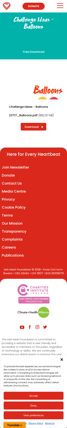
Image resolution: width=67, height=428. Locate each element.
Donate (33, 6)
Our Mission (12, 223)
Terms (7, 215)
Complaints (12, 239)
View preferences (33, 415)
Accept (33, 395)
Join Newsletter (15, 167)
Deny (33, 405)
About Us (50, 423)
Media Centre (14, 191)
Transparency (14, 231)
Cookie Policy (14, 207)
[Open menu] (60, 7)
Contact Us (12, 183)
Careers (9, 247)
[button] (61, 359)
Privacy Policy (36, 423)
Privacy (8, 199)
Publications (13, 255)
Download (32, 127)
